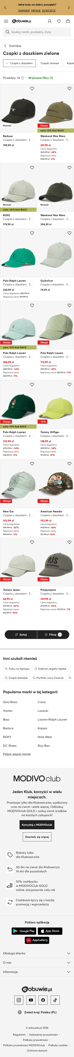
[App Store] (50, 931)
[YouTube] (30, 1000)
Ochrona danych (37, 1050)
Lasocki (43, 711)
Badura (8, 728)
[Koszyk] (67, 21)
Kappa (42, 728)
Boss (6, 719)
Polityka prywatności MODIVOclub (24, 1045)
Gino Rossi (10, 702)
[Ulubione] (58, 21)
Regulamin (19, 1034)
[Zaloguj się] (49, 21)
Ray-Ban (44, 745)
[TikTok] (55, 1000)
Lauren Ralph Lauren (52, 719)
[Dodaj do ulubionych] (32, 88)
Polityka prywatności (35, 1040)
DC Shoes (10, 745)
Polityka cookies (58, 1045)
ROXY (7, 737)
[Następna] (68, 7)
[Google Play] (24, 931)
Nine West (45, 737)
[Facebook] (43, 1000)
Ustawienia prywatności (43, 1034)
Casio (42, 702)
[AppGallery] (37, 940)
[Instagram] (18, 1000)
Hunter (8, 711)
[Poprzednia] (5, 7)
